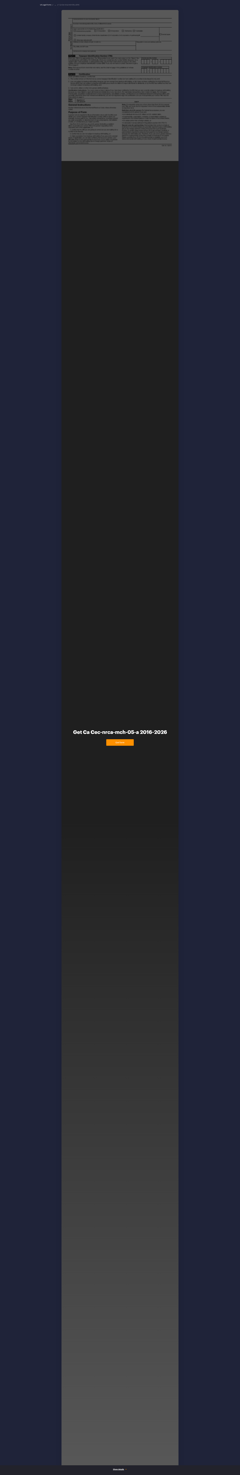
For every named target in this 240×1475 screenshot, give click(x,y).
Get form (120, 742)
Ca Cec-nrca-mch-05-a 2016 (69, 5)
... (55, 4)
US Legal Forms (45, 5)
